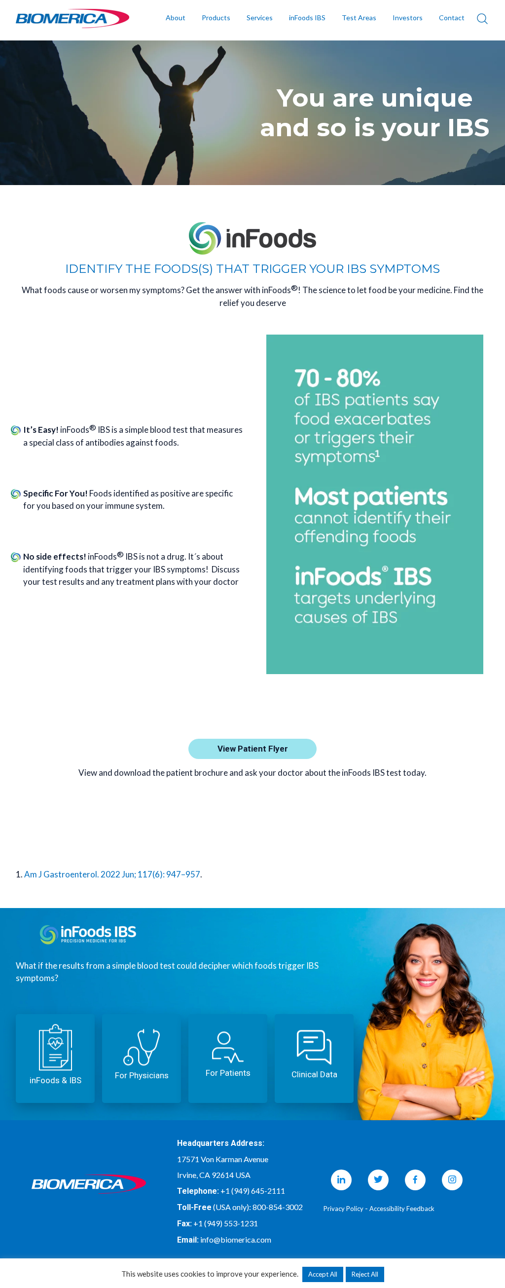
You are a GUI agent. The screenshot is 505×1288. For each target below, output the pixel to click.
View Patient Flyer (252, 749)
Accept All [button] (322, 1274)
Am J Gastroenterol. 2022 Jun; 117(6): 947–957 (112, 874)
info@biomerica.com (235, 1239)
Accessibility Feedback (401, 1208)
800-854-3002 (277, 1207)
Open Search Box (482, 18)
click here (55, 1058)
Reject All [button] (365, 1274)
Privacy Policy (343, 1208)
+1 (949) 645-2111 (252, 1190)
